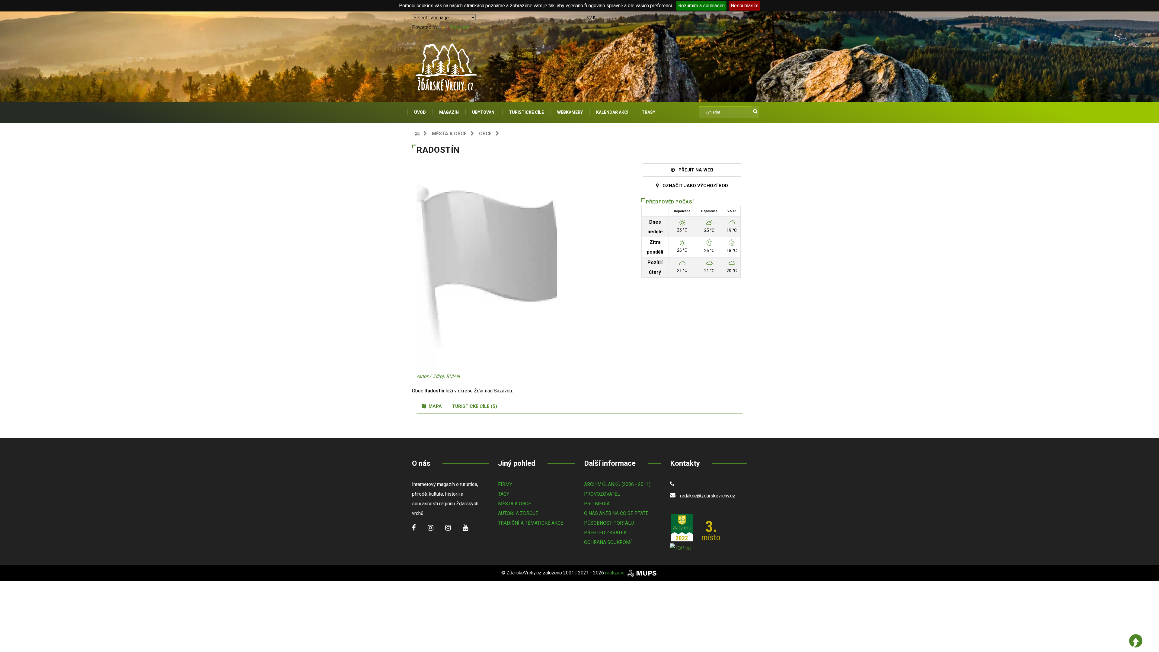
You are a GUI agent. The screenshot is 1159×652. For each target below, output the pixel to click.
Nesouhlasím (744, 5)
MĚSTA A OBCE (514, 504)
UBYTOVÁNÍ (484, 112)
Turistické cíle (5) (474, 406)
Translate (459, 27)
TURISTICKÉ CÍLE (526, 112)
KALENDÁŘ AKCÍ (612, 112)
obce (485, 133)
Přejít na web (694, 170)
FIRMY (505, 484)
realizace (615, 573)
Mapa (434, 406)
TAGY (503, 494)
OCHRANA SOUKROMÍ (608, 542)
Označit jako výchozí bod (693, 185)
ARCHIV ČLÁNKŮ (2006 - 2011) (617, 484)
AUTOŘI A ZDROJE (518, 513)
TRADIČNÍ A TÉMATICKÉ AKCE (530, 523)
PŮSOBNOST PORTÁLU (609, 523)
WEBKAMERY (570, 112)
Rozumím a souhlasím (701, 5)
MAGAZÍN (449, 112)
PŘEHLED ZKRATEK (605, 532)
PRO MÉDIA (597, 504)
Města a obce (449, 133)
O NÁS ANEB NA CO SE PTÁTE (616, 513)
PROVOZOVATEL (602, 494)
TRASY (648, 112)
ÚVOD (420, 112)
